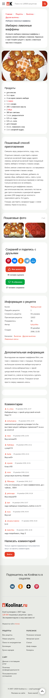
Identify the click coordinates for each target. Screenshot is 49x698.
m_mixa (10, 409)
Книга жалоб (33, 693)
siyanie (9, 463)
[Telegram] (27, 261)
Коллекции (6, 646)
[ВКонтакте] (14, 261)
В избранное (17, 282)
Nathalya (10, 445)
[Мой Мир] (33, 261)
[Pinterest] (8, 261)
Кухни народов (8, 650)
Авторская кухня (32, 639)
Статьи (29, 642)
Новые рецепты (8, 639)
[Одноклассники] (21, 261)
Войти (9, 554)
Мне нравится (17, 269)
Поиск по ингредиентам (11, 642)
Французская (36, 307)
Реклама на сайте (18, 693)
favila (9, 454)
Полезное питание (33, 635)
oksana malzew (13, 521)
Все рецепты (7, 635)
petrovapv (11, 493)
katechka (10, 530)
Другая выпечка (28, 336)
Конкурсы (30, 650)
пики (9, 436)
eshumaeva (11, 421)
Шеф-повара (31, 646)
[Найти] (44, 3)
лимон (10, 101)
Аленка (17, 624)
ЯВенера (10, 481)
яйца (10, 110)
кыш (9, 512)
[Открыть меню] (3, 4)
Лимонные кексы (11, 339)
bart (8, 503)
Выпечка (17, 336)
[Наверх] (42, 691)
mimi (9, 472)
